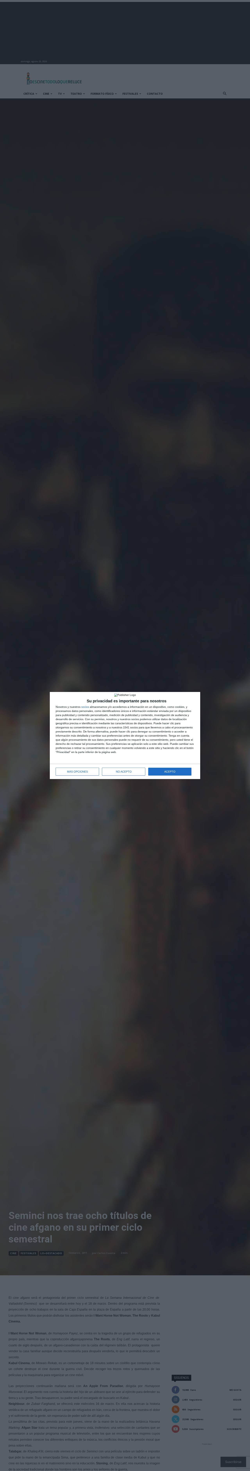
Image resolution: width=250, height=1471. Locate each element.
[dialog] (125, 735)
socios (85, 706)
